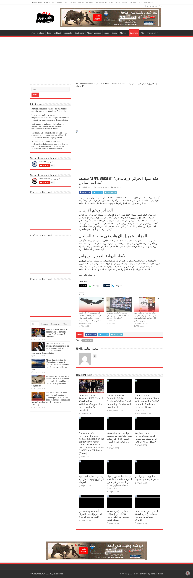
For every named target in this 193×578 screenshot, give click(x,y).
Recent (35, 324)
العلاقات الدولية (87, 340)
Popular (44, 324)
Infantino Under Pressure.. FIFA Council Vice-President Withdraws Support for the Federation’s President (91, 402)
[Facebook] (145, 6)
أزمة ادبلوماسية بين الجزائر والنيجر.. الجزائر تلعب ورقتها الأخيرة (90, 514)
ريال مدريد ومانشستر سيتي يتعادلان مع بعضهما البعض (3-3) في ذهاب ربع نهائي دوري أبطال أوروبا (119, 439)
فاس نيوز (83, 275)
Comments (55, 324)
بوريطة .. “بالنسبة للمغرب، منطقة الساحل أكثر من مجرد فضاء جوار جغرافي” (117, 315)
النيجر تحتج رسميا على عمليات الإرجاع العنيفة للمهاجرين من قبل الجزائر (146, 515)
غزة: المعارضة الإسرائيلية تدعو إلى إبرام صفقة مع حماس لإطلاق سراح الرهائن (146, 437)
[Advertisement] (96, 58)
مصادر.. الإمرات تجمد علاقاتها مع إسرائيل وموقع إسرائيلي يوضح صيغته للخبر (118, 515)
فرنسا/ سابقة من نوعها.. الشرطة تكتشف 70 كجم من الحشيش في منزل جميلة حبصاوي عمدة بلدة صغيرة (119, 482)
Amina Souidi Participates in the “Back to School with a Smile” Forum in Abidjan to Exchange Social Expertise (147, 402)
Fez (53, 2)
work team (147, 2)
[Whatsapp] (161, 6)
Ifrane (111, 2)
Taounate (81, 2)
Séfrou (117, 2)
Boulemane (89, 2)
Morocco (125, 2)
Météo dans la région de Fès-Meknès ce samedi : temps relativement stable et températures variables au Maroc (48, 126)
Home (81, 84)
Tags (65, 324)
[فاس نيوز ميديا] (45, 16)
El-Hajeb (72, 2)
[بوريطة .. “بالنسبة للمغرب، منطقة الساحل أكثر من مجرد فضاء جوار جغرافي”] (119, 304)
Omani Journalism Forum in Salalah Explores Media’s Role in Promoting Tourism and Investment (119, 401)
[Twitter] (148, 6)
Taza (66, 2)
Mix (140, 2)
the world (133, 2)
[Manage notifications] (188, 573)
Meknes (59, 2)
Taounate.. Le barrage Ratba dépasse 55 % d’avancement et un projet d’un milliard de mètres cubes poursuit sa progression (49, 135)
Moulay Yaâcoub (101, 2)
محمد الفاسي (86, 187)
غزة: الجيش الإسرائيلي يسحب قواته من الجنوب (147, 478)
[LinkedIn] (150, 6)
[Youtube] (153, 6)
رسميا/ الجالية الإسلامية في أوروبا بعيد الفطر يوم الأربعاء (91, 479)
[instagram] (156, 6)
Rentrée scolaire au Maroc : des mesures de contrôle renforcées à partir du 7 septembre (49, 110)
